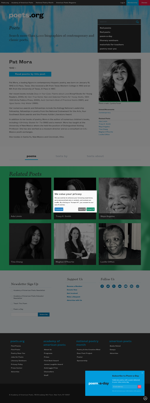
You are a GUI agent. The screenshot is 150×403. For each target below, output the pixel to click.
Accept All (90, 209)
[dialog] (75, 201)
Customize (59, 209)
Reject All (82, 209)
